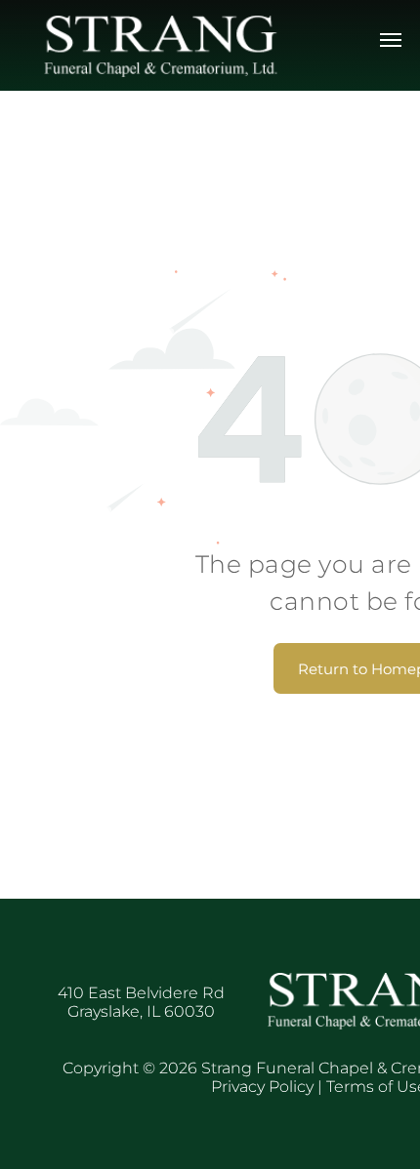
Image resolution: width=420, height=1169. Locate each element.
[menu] (390, 40)
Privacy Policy (262, 1086)
